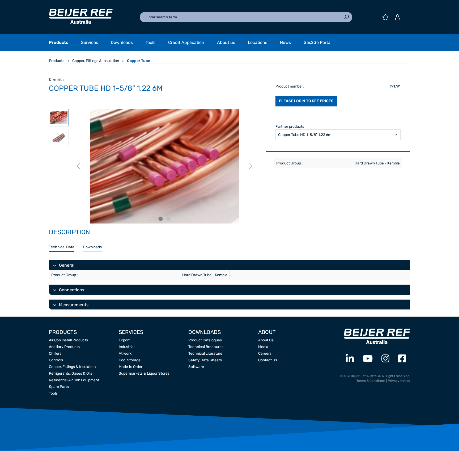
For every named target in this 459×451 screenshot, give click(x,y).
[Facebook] (402, 358)
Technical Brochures (205, 347)
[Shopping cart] (407, 15)
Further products (289, 126)
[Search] (346, 17)
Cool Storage (130, 360)
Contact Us (267, 360)
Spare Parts (59, 386)
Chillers (55, 353)
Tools (53, 393)
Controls (56, 360)
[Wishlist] (385, 17)
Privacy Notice (399, 381)
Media (263, 347)
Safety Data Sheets (205, 360)
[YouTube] (368, 358)
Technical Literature (205, 353)
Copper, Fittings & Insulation (72, 367)
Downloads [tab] (92, 247)
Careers (264, 353)
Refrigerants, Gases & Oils (70, 373)
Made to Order (130, 367)
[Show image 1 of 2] (161, 219)
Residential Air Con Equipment (74, 380)
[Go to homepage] (81, 16)
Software (196, 367)
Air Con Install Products (68, 340)
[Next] (251, 166)
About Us (266, 340)
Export (124, 340)
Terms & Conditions (370, 381)
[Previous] (78, 166)
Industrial (126, 347)
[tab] (61, 247)
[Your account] (398, 17)
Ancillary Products (64, 347)
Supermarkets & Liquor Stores (144, 373)
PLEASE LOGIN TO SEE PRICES (306, 101)
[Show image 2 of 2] (168, 219)
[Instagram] (385, 358)
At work (125, 353)
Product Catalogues (205, 340)
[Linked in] (350, 358)
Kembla (56, 79)
